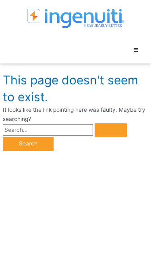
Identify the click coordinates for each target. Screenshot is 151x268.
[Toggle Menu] (135, 50)
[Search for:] (65, 130)
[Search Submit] (111, 130)
